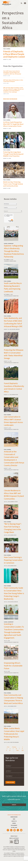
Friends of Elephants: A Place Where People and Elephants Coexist (14, 54)
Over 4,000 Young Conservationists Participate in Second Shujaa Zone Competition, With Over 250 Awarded (12, 72)
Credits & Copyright (14, 838)
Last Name (8, 771)
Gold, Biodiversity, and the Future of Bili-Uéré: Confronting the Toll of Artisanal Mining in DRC (13, 322)
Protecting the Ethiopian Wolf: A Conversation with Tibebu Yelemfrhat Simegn (13, 354)
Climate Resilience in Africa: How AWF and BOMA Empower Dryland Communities (14, 494)
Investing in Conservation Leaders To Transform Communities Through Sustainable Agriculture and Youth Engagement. (14, 631)
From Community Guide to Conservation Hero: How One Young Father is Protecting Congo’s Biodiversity (14, 593)
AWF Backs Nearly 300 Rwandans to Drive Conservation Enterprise (13, 80)
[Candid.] (16, 842)
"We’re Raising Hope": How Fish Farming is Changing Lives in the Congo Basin (12, 528)
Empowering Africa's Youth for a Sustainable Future (13, 666)
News (14, 819)
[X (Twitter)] (18, 830)
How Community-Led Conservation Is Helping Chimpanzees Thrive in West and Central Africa (13, 699)
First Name (8, 766)
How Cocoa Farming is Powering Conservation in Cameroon (13, 560)
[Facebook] (8, 830)
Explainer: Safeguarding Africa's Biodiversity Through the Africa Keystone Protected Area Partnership (14, 251)
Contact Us (14, 821)
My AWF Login (14, 827)
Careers (14, 823)
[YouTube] (21, 830)
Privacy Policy (14, 836)
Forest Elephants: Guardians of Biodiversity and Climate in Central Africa (14, 387)
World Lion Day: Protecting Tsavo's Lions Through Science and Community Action (13, 184)
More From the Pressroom (10, 99)
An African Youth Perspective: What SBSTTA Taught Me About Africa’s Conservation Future (13, 124)
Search (21, 3)
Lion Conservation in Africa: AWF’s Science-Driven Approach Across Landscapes (13, 420)
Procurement (14, 825)
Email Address (9, 776)
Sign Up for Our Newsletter (14, 815)
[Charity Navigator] (11, 842)
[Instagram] (11, 830)
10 (9, 750)
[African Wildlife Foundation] (6, 3)
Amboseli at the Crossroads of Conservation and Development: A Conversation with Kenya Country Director (14, 458)
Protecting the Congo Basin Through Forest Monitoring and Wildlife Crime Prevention (13, 154)
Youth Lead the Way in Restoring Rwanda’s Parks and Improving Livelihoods (13, 287)
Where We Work (14, 817)
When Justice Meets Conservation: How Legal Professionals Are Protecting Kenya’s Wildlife (14, 734)
